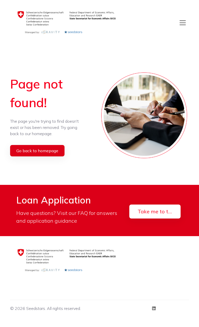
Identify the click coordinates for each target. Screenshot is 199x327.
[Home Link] (68, 23)
